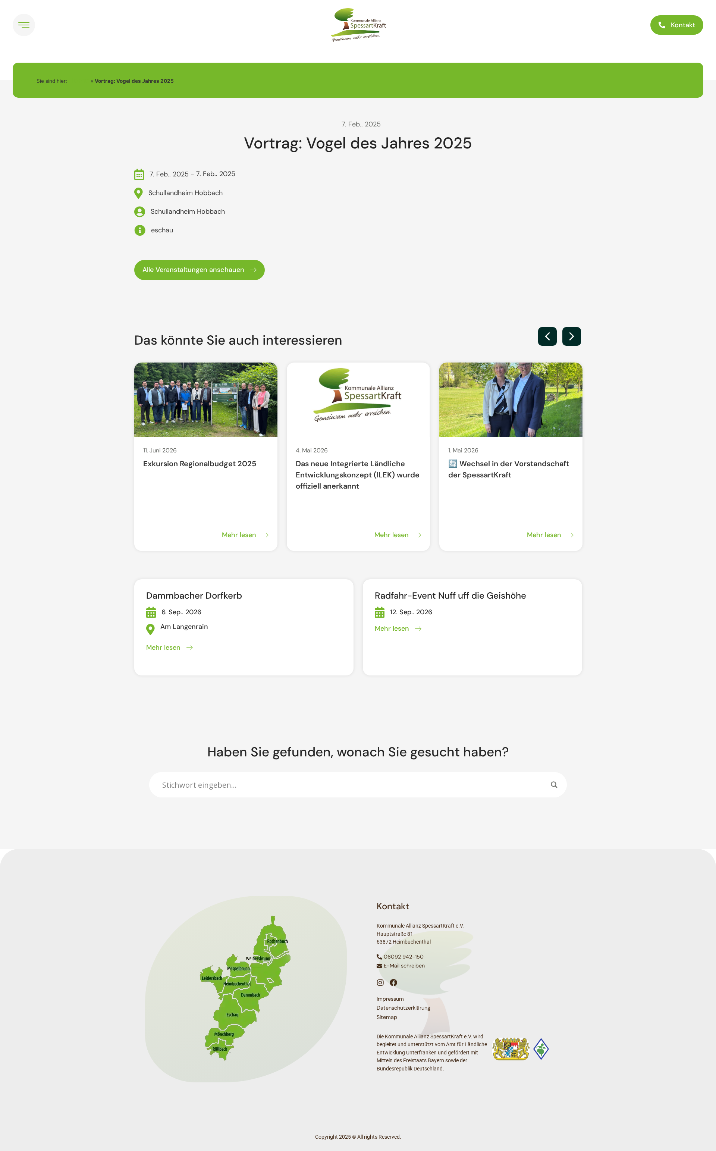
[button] (547, 336)
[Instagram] (380, 983)
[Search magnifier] (554, 785)
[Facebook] (393, 983)
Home (79, 80)
